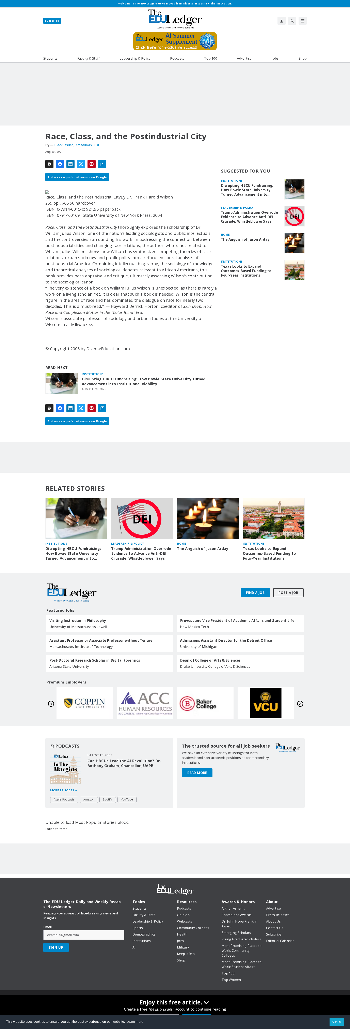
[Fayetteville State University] (145, 703)
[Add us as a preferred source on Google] (102, 164)
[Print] (49, 164)
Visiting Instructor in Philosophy (77, 620)
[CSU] (205, 703)
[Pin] (92, 164)
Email (47, 926)
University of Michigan (198, 646)
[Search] (292, 21)
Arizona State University (69, 666)
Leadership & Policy (237, 207)
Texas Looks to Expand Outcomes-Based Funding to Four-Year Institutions (246, 271)
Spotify (107, 799)
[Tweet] (81, 164)
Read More (197, 772)
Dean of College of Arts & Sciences (210, 660)
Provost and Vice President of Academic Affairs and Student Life (237, 620)
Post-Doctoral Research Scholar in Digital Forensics (94, 660)
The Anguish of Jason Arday (245, 239)
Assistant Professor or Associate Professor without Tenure (100, 640)
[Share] (60, 164)
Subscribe (52, 21)
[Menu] (303, 21)
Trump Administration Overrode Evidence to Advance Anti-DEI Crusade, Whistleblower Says (249, 217)
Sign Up (56, 947)
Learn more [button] (134, 1021)
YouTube (127, 799)
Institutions (93, 374)
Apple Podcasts (64, 799)
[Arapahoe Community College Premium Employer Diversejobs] (266, 703)
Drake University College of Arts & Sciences (215, 666)
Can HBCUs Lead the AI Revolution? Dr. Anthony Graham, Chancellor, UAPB (124, 763)
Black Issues (64, 145)
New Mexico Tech (194, 626)
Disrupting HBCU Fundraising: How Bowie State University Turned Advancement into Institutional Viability (144, 381)
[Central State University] (85, 703)
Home (225, 234)
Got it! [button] (336, 1021)
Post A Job (288, 592)
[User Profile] (281, 21)
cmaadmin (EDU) (89, 145)
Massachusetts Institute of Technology (81, 646)
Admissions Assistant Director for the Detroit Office (226, 640)
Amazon (89, 799)
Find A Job (255, 592)
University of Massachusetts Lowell (78, 626)
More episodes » (63, 790)
